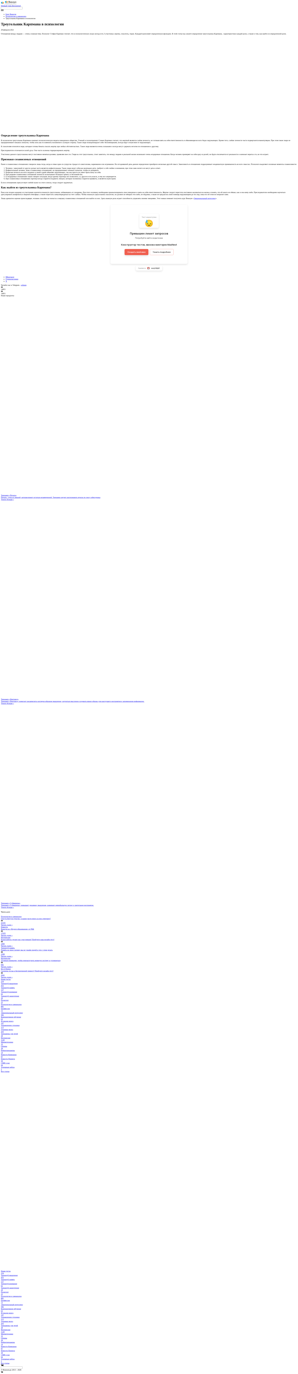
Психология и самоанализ (16, 16)
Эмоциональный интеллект (205, 198)
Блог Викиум (11, 14)
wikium (23, 285)
